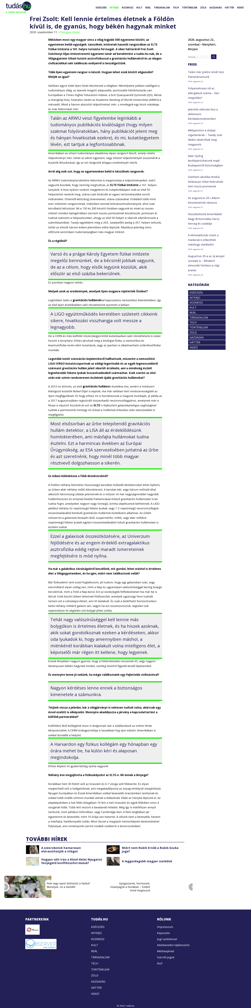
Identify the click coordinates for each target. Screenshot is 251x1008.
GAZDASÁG (215, 7)
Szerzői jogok (165, 957)
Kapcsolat (163, 933)
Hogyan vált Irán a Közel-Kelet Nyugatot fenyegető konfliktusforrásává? (71, 861)
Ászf (159, 963)
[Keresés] (213, 56)
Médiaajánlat (165, 951)
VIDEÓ (240, 7)
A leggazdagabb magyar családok (147, 861)
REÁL (148, 7)
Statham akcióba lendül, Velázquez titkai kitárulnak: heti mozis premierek (205, 181)
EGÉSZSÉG (101, 7)
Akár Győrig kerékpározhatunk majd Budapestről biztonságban (205, 160)
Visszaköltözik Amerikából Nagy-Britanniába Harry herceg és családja (205, 218)
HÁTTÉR (229, 7)
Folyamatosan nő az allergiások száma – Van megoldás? (203, 93)
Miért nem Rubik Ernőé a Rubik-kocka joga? (150, 849)
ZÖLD (203, 7)
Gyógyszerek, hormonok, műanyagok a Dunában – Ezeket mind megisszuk (130, 887)
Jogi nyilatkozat (167, 939)
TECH (176, 7)
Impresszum (165, 927)
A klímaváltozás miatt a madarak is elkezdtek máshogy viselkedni (203, 240)
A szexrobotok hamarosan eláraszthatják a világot (61, 849)
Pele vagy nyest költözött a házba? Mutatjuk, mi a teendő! (68, 885)
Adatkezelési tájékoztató (173, 945)
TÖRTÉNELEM (189, 7)
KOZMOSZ (127, 7)
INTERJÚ (114, 7)
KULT (139, 7)
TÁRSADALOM (162, 7)
